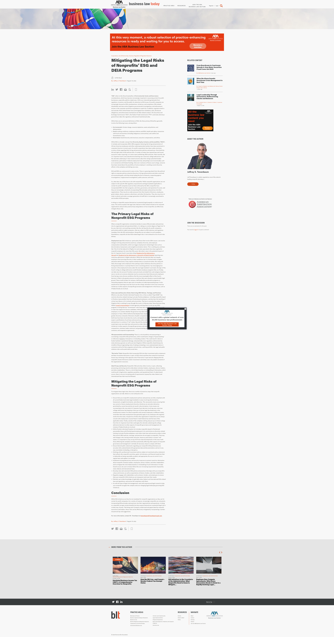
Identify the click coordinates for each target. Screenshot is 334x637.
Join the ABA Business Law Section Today (167, 324)
